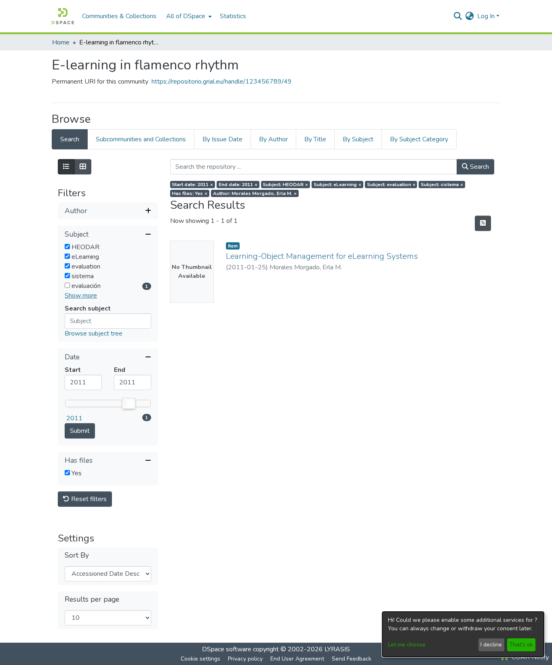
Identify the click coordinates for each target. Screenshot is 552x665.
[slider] (128, 403)
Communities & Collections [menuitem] (119, 16)
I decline (491, 644)
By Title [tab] (315, 139)
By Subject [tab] (358, 139)
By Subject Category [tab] (419, 139)
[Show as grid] (82, 166)
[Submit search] (458, 16)
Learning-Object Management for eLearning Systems (322, 256)
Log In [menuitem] (486, 16)
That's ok (521, 644)
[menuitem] (188, 16)
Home (61, 42)
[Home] (63, 16)
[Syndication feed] (483, 223)
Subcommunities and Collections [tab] (141, 139)
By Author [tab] (273, 139)
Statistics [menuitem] (233, 16)
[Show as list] (66, 166)
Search (478, 166)
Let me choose (407, 644)
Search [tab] (69, 139)
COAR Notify (529, 657)
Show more (81, 295)
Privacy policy (245, 659)
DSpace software (226, 649)
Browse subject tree (93, 333)
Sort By (77, 555)
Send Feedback (351, 659)
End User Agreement (297, 659)
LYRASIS (337, 649)
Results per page (92, 599)
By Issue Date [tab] (222, 139)
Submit (80, 430)
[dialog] (463, 634)
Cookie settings (200, 659)
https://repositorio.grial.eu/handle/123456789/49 (222, 81)
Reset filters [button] (88, 499)
